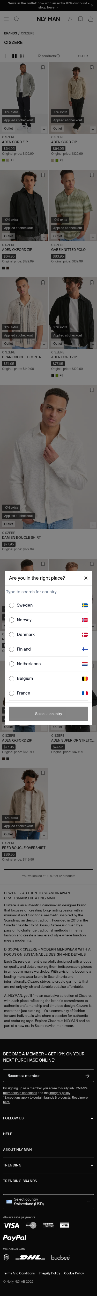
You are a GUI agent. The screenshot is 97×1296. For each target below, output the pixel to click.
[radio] (11, 605)
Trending (12, 1165)
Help (7, 1134)
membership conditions (20, 1093)
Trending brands (20, 1181)
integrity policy (59, 1093)
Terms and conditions (19, 1273)
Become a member (24, 1075)
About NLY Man (17, 1149)
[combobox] (48, 592)
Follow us (13, 1118)
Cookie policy (74, 1273)
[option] (48, 605)
